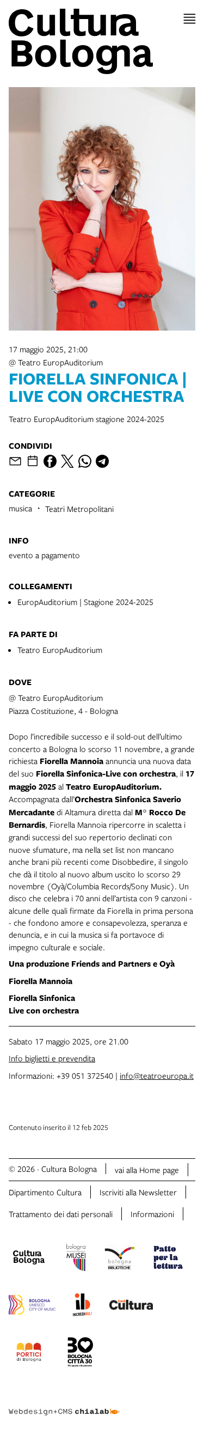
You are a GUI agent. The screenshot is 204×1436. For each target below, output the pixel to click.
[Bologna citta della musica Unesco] (32, 1306)
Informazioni (152, 1213)
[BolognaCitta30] (80, 1354)
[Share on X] (67, 461)
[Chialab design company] (64, 1403)
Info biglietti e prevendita (52, 1058)
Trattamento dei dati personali (61, 1213)
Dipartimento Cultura (45, 1192)
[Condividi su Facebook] (50, 461)
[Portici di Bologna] (29, 1354)
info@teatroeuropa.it (157, 1075)
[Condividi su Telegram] (102, 461)
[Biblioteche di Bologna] (119, 1259)
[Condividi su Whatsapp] (84, 461)
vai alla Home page (147, 1169)
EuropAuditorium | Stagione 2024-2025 (85, 601)
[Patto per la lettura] (168, 1259)
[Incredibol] (82, 1306)
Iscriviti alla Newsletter (138, 1192)
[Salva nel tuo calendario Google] (32, 461)
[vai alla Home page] (102, 41)
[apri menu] (189, 18)
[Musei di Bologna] (75, 1259)
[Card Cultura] (131, 1306)
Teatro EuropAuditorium (59, 649)
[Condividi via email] (15, 461)
